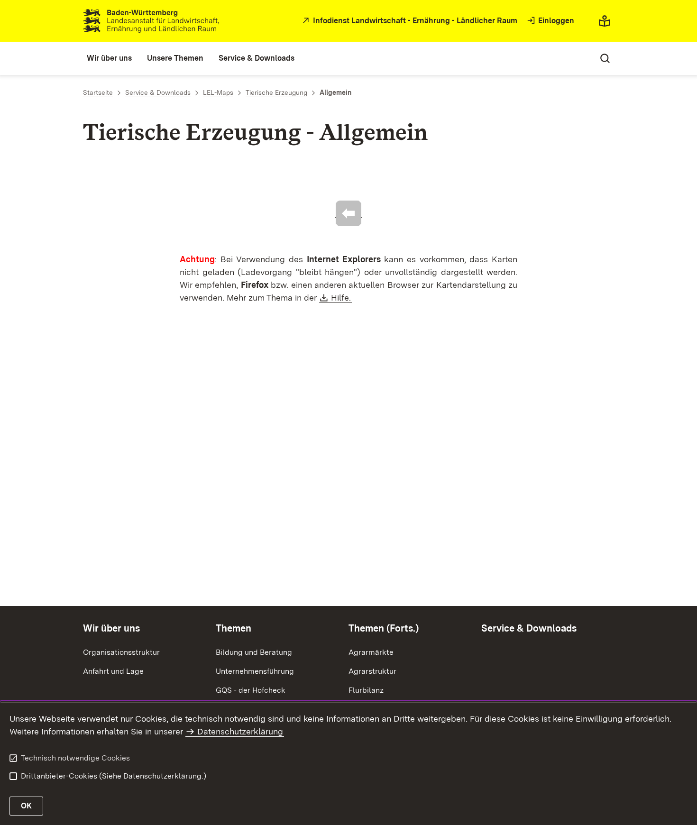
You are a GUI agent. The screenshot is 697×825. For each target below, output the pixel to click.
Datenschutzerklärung (240, 731)
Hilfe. (341, 297)
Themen (233, 628)
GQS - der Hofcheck (250, 690)
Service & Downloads (529, 628)
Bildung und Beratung (254, 652)
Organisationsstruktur (121, 652)
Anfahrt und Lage (113, 671)
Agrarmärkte (371, 652)
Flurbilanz (366, 690)
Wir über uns (111, 628)
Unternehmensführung (255, 671)
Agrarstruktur (372, 671)
